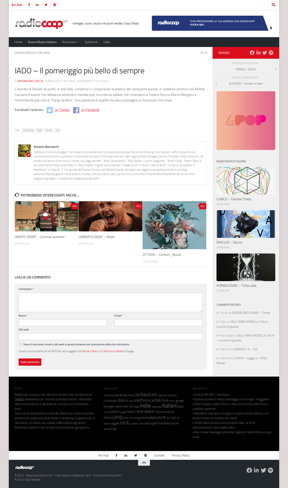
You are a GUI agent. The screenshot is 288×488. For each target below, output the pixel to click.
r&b (168, 417)
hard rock (121, 406)
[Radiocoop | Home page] (41, 23)
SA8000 (19, 399)
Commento (26, 289)
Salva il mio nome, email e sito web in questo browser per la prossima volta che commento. (76, 344)
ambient (108, 395)
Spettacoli (91, 42)
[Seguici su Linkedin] (258, 52)
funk (165, 400)
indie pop (156, 406)
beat (116, 395)
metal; (130, 412)
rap (173, 417)
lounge (122, 412)
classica (162, 395)
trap (113, 428)
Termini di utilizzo (113, 351)
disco (131, 401)
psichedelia (148, 417)
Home (18, 42)
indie (39, 130)
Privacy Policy (90, 351)
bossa (130, 395)
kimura (107, 412)
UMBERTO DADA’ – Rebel (97, 237)
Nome (23, 315)
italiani (48, 130)
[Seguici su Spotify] (271, 52)
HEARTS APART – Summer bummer (40, 237)
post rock (128, 417)
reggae (114, 423)
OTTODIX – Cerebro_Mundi (162, 255)
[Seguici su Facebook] (252, 52)
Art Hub (17, 5)
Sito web (24, 329)
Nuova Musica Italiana (42, 42)
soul (147, 423)
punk (161, 417)
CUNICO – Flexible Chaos (233, 199)
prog (137, 417)
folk (158, 400)
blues (123, 395)
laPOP (114, 412)
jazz (181, 406)
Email (118, 315)
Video (106, 42)
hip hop (134, 406)
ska (141, 423)
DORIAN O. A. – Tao (246, 349)
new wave (144, 411)
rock (124, 423)
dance (123, 400)
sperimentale (160, 423)
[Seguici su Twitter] (264, 52)
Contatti (159, 455)
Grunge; (109, 406)
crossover (110, 400)
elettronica (144, 400)
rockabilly (134, 423)
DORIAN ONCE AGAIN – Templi (251, 313)
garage (180, 400)
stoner (174, 423)
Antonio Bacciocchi (30, 81)
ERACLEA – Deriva (229, 242)
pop (57, 130)
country (172, 395)
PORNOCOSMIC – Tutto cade (236, 286)
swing (107, 428)
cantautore (28, 130)
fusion (172, 400)
